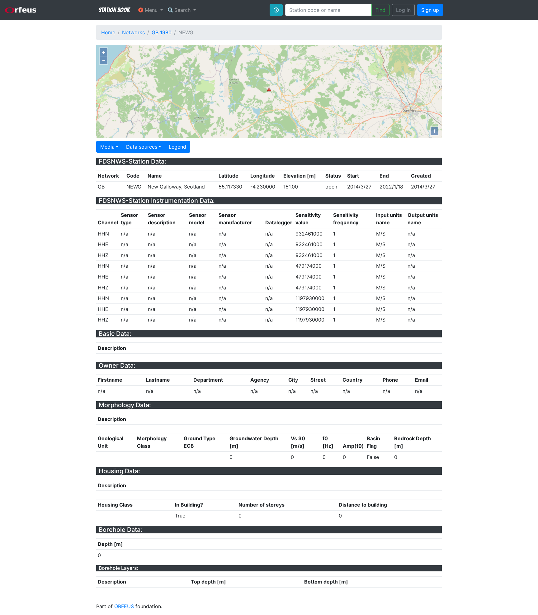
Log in (403, 10)
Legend (177, 147)
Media (107, 147)
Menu (151, 10)
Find (380, 10)
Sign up (430, 10)
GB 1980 (162, 32)
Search (182, 10)
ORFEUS (124, 606)
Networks (133, 32)
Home (108, 32)
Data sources (141, 147)
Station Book (114, 10)
